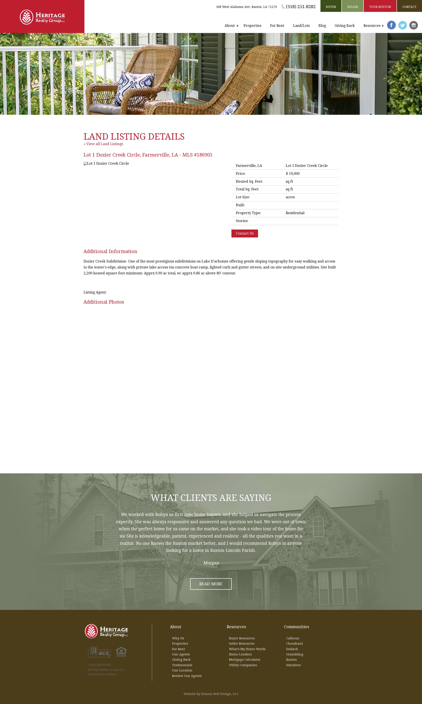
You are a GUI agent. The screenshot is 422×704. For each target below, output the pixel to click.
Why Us (178, 638)
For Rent (277, 26)
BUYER (331, 7)
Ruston (291, 659)
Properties (252, 26)
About (230, 26)
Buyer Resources (242, 638)
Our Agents (181, 654)
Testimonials (182, 665)
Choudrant (294, 643)
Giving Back (345, 26)
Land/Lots (301, 26)
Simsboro (293, 665)
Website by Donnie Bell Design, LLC (211, 694)
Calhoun (292, 638)
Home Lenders (240, 654)
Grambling (294, 654)
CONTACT (409, 7)
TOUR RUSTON (380, 7)
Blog (322, 26)
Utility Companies (243, 665)
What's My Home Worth (247, 649)
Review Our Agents (187, 676)
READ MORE (210, 584)
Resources (372, 26)
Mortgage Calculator (244, 659)
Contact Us (245, 233)
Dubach (292, 649)
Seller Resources (242, 643)
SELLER (352, 7)
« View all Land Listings (103, 144)
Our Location (182, 670)
